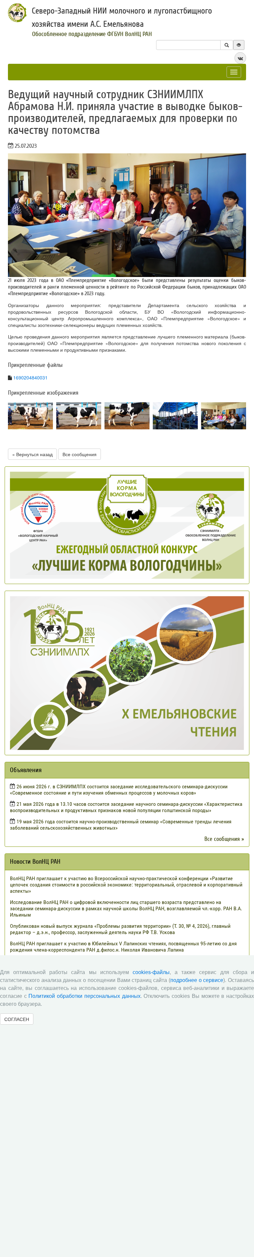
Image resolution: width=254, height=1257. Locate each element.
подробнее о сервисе (196, 980)
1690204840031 (30, 377)
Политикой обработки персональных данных (84, 996)
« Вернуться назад (32, 454)
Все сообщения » (224, 839)
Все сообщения (80, 454)
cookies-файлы (151, 972)
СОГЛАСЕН (16, 1019)
